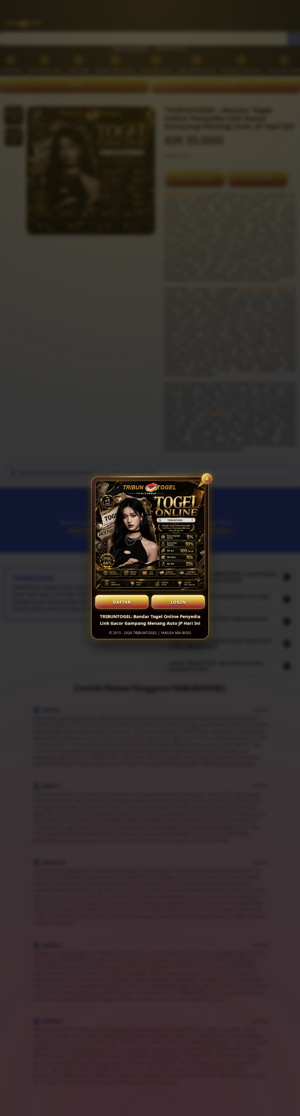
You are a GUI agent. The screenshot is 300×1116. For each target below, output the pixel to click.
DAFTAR (122, 602)
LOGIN (178, 602)
